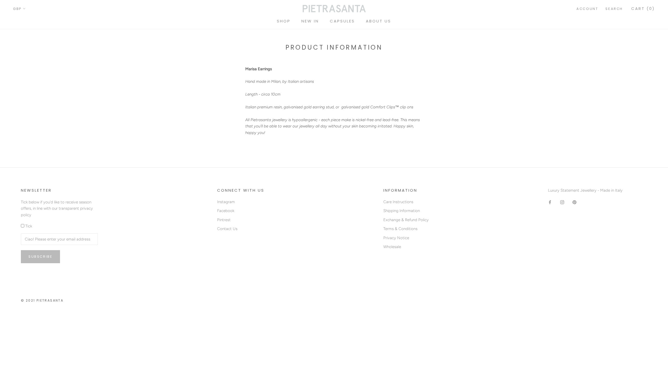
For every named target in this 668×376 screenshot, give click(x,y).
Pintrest (224, 220)
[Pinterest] (574, 202)
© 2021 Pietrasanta (42, 300)
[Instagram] (562, 202)
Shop (283, 21)
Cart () (643, 8)
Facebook (225, 210)
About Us (378, 21)
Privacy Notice (396, 238)
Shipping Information (401, 210)
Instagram (226, 201)
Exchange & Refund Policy (406, 220)
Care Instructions (398, 201)
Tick (28, 226)
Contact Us (227, 228)
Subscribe (40, 256)
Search (614, 8)
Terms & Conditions (400, 228)
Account (587, 8)
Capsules (342, 21)
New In (310, 21)
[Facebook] (550, 202)
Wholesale (392, 246)
